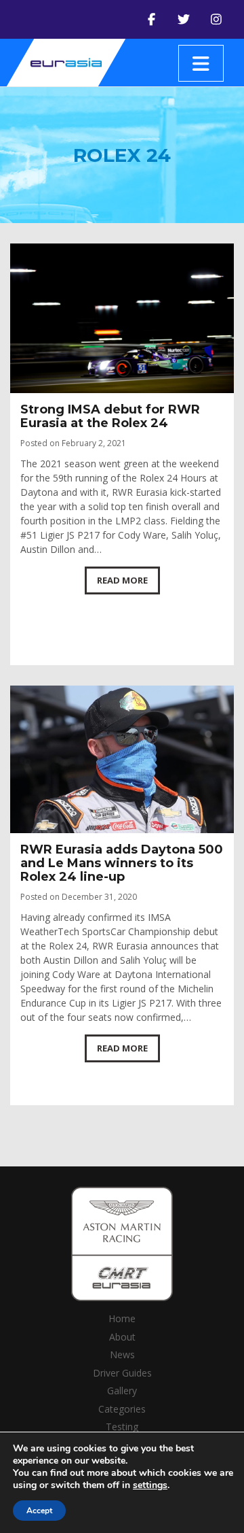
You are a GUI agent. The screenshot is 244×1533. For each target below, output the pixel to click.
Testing (122, 1426)
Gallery (122, 1390)
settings (150, 1485)
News (122, 1354)
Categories (122, 1408)
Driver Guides (122, 1372)
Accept (39, 1510)
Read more (122, 580)
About (122, 1336)
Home (122, 1318)
